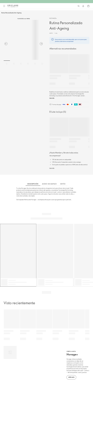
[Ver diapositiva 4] (28, 64)
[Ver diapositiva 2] (14, 64)
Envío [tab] (63, 184)
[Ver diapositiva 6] (42, 64)
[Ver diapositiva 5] (35, 64)
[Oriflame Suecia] (13, 6)
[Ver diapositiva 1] (7, 64)
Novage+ (53, 18)
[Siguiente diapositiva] (41, 43)
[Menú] (4, 6)
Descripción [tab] (32, 184)
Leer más (51, 98)
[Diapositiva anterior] (6, 43)
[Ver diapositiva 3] (21, 64)
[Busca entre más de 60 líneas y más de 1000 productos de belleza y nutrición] (78, 6)
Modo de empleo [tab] (49, 184)
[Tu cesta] (88, 6)
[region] (24, 40)
